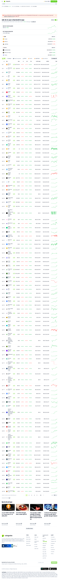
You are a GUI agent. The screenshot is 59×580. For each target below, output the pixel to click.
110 (40, 495)
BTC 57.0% (24, 6)
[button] (29, 528)
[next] (43, 495)
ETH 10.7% (28, 6)
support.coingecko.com (9, 16)
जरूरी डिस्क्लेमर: (4, 572)
